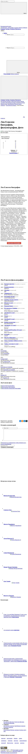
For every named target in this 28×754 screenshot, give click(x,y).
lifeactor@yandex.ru (17, 751)
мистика (16, 740)
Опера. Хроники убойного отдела (13, 340)
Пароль (8, 47)
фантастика (10, 743)
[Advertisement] (14, 169)
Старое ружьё (4, 358)
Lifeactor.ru (3, 751)
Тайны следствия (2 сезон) (11, 344)
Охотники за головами (6, 367)
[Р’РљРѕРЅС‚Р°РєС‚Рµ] (20, 421)
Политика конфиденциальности (9, 752)
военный (3, 743)
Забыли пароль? (15, 74)
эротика (22, 743)
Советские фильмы (19, 722)
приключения (23, 740)
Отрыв (6, 316)
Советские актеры (15, 101)
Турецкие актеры (20, 102)
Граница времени (9, 287)
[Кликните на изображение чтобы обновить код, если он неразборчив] (14, 444)
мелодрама (9, 738)
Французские (4, 104)
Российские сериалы (9, 726)
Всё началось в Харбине (10, 308)
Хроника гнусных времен (11, 299)
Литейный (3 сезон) (9, 319)
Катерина (6, 334)
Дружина (6, 290)
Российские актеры (5, 101)
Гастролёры (4, 350)
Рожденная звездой (9, 296)
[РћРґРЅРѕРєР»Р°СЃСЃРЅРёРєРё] (22, 421)
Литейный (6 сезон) (9, 312)
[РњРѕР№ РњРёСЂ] (24, 421)
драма (20, 738)
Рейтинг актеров (14, 730)
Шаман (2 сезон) (8, 302)
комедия (3, 738)
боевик (15, 738)
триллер (17, 743)
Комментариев (13, 153)
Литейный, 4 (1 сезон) (10, 325)
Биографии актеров (18, 750)
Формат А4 (3, 375)
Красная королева (9, 284)
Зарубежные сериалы (19, 726)
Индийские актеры (11, 102)
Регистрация (7, 730)
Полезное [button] (6, 728)
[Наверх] (12, 718)
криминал (3, 740)
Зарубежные (11, 104)
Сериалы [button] (6, 724)
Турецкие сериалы (8, 727)
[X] (26, 421)
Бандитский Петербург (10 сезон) (13, 330)
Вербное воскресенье (9, 322)
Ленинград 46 (8, 293)
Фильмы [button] (6, 720)
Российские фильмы (9, 722)
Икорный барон (8, 306)
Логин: (8, 34)
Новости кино (18, 104)
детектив (10, 740)
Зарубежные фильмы (9, 723)
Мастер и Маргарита (10, 337)
